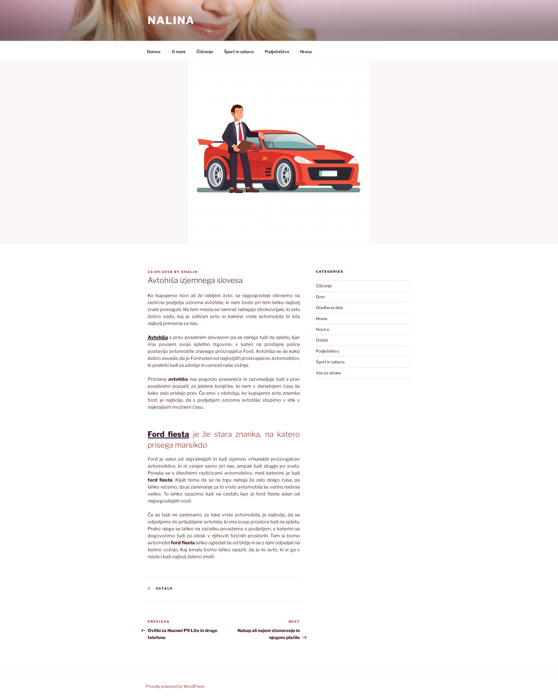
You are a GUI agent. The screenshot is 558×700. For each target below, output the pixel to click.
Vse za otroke (328, 372)
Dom (320, 296)
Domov (154, 51)
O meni (178, 51)
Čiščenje (204, 51)
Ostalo (164, 588)
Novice (322, 329)
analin (189, 272)
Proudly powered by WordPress (175, 686)
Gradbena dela (329, 307)
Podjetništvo (277, 51)
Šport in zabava (239, 51)
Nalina (171, 20)
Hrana (306, 51)
